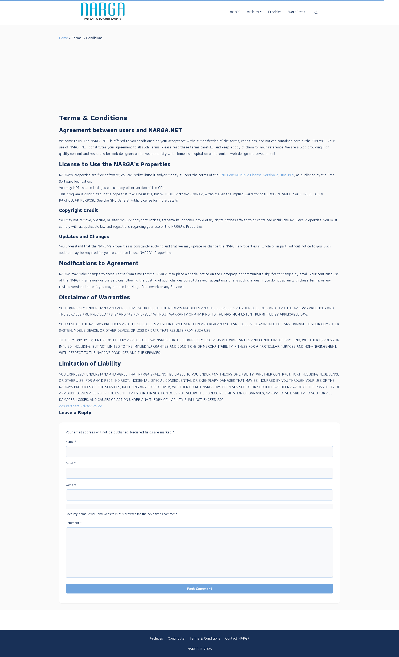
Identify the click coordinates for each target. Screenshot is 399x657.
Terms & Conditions (205, 638)
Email (71, 463)
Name (71, 441)
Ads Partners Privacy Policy (80, 406)
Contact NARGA (237, 638)
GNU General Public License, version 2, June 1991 (256, 175)
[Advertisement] (199, 79)
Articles (253, 12)
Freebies (275, 12)
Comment (74, 522)
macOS (235, 12)
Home (63, 38)
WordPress (296, 12)
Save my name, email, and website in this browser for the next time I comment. (121, 513)
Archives (156, 638)
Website (71, 484)
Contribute (176, 638)
